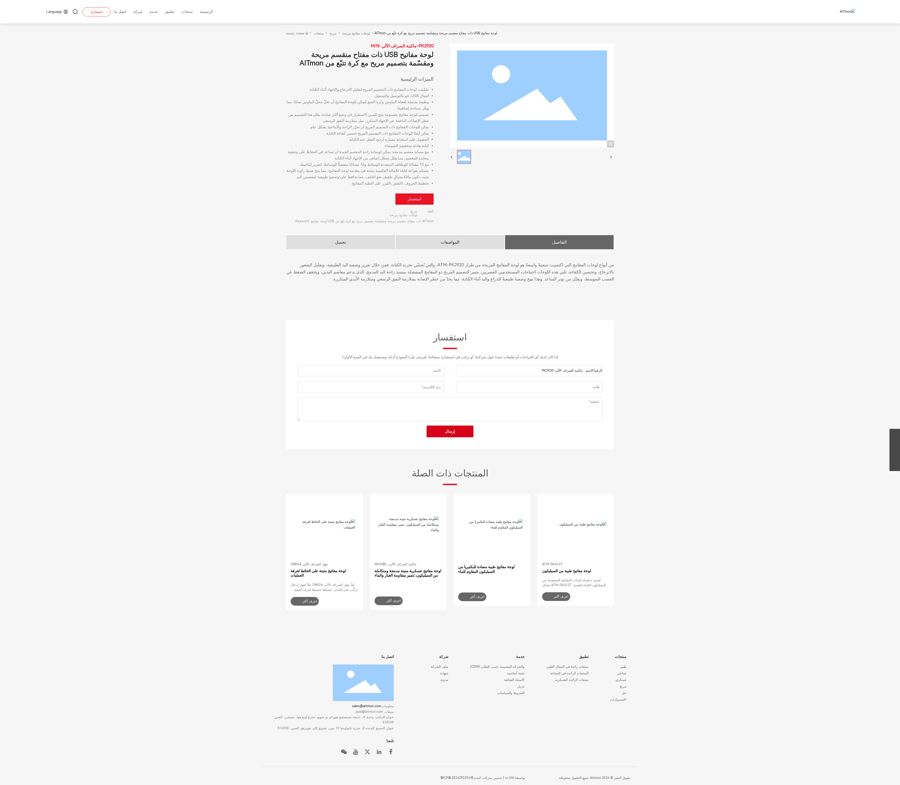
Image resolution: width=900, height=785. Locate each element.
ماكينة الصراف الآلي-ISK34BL (395, 564)
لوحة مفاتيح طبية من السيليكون (566, 571)
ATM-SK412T (552, 564)
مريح (333, 33)
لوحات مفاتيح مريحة (356, 33)
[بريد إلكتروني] (894, 444)
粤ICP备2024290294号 (456, 778)
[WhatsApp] (894, 434)
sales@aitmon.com (366, 706)
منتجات (319, 33)
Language (54, 12)
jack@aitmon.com (369, 711)
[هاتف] (894, 455)
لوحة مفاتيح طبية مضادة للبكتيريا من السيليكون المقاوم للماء (486, 569)
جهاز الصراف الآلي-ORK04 (309, 564)
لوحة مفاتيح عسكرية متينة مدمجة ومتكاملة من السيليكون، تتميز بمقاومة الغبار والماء (408, 573)
